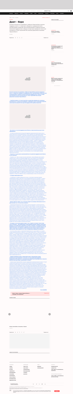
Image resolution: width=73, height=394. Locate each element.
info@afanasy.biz (54, 366)
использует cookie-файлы (27, 390)
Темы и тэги (25, 366)
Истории (11, 369)
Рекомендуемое (12, 372)
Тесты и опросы (12, 377)
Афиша (10, 366)
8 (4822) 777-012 (47, 10)
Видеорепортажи (12, 380)
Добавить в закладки (45, 17)
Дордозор (39, 366)
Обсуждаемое (12, 375)
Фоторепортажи (12, 378)
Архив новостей (26, 369)
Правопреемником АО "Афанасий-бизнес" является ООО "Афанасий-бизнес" (18, 388)
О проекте (25, 372)
